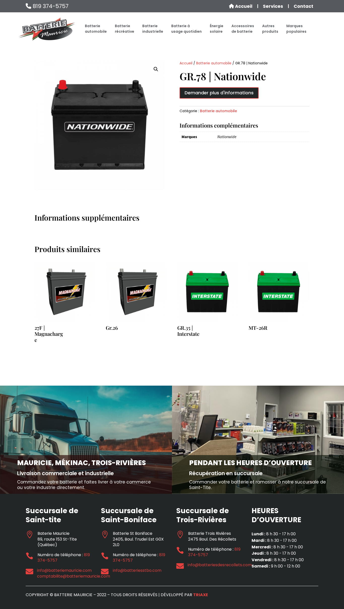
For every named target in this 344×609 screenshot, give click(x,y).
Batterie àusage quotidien (186, 28)
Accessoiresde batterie (242, 28)
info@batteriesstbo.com (137, 570)
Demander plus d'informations (219, 93)
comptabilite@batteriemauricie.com (73, 576)
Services (273, 6)
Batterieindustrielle (152, 28)
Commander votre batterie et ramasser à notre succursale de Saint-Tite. (257, 485)
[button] (155, 69)
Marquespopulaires (296, 28)
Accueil (243, 6)
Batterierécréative (124, 28)
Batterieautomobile (96, 28)
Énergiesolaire (216, 28)
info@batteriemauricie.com (64, 570)
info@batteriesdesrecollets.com (220, 565)
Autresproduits (270, 28)
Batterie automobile (213, 63)
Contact (303, 6)
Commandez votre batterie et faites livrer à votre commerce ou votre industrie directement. (84, 485)
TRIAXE (200, 595)
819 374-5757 (49, 6)
